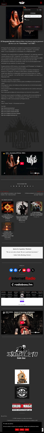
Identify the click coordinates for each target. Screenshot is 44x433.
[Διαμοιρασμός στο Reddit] (27, 186)
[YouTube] (24, 270)
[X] (33, 270)
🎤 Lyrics (29, 26)
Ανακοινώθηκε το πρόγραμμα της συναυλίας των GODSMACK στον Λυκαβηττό (7, 216)
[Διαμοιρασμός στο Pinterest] (16, 186)
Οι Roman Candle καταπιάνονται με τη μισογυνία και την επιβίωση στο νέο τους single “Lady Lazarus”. (8, 234)
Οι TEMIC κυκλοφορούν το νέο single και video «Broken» (22, 418)
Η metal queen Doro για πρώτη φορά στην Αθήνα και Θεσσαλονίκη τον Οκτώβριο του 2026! (22, 420)
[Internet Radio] (22, 278)
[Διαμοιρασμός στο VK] (25, 186)
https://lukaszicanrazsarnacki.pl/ (8, 108)
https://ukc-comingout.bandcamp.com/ (9, 115)
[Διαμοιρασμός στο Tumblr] (30, 186)
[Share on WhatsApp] (33, 186)
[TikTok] (20, 270)
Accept (27, 429)
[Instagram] (28, 270)
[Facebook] (15, 270)
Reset (40, 9)
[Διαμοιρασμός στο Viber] (22, 186)
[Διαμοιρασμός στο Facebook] (14, 186)
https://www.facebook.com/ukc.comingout (10, 109)
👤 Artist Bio (36, 26)
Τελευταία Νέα (28, 177)
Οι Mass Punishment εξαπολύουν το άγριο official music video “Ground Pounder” (36, 214)
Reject (17, 429)
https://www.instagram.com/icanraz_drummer (10, 113)
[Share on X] (11, 186)
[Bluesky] (11, 270)
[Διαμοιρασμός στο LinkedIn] (19, 186)
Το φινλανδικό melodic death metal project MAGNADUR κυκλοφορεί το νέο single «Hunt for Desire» (22, 218)
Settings (21, 429)
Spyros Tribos (9, 177)
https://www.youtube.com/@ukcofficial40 (10, 111)
